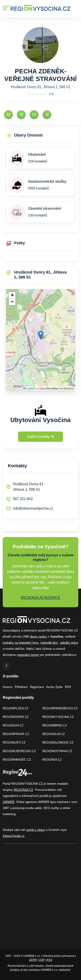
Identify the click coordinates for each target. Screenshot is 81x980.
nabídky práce (69, 642)
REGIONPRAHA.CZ (16, 734)
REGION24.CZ (52, 759)
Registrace (37, 687)
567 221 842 (23, 499)
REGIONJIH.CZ (13, 725)
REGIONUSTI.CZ (14, 742)
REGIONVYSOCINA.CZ (58, 717)
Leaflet (30, 388)
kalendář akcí (49, 642)
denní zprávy (38, 636)
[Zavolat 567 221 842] (21, 114)
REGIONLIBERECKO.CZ (19, 751)
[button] (40, 335)
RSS (68, 687)
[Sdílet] (47, 114)
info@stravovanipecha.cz (33, 508)
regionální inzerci (28, 654)
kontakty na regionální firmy (21, 642)
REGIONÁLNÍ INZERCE (40, 598)
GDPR (33, 960)
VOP (42, 960)
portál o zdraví (35, 830)
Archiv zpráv (54, 687)
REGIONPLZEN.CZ (15, 708)
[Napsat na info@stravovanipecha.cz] (34, 114)
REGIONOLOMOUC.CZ (57, 742)
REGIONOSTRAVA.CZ (57, 751)
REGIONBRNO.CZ (54, 725)
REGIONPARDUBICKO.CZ (60, 708)
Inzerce (7, 687)
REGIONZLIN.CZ (53, 734)
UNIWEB (8, 802)
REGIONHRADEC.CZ (17, 759)
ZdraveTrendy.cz (14, 836)
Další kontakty (39, 436)
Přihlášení (21, 687)
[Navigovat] (8, 114)
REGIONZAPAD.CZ (16, 717)
